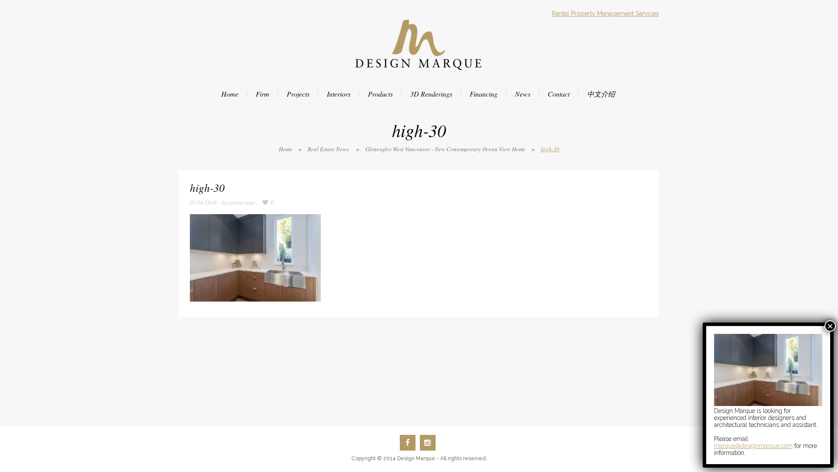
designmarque (238, 202)
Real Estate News (328, 149)
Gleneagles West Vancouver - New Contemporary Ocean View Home (445, 149)
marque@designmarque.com (753, 445)
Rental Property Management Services (605, 13)
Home (285, 149)
